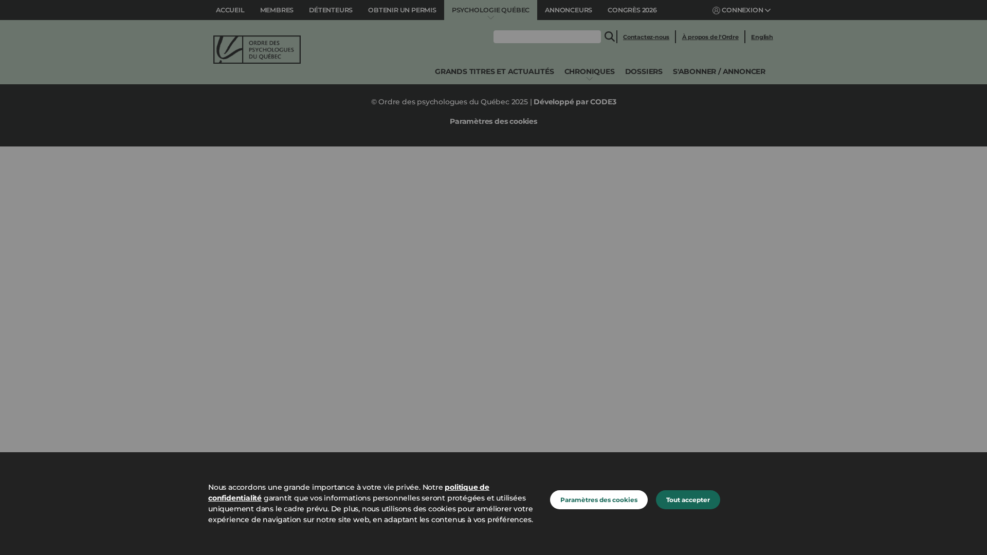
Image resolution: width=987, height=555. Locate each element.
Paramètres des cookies (598, 500)
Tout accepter (688, 500)
